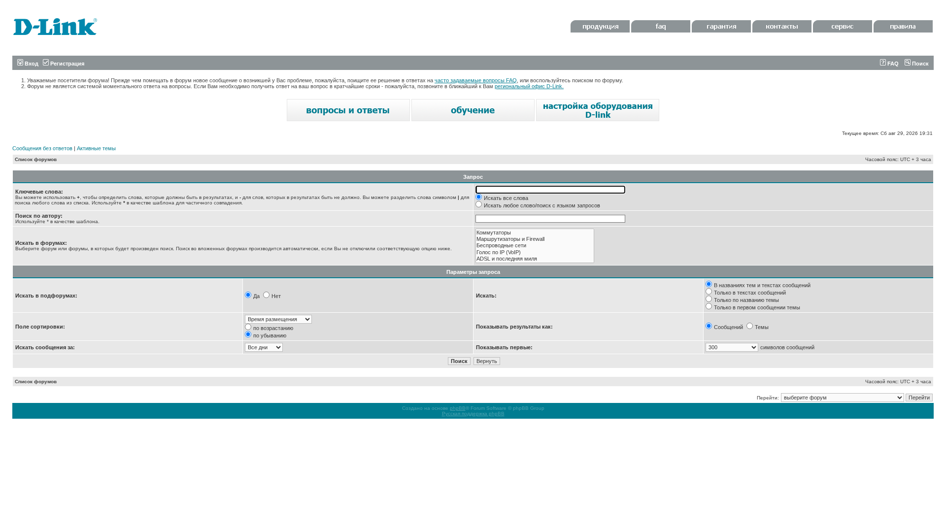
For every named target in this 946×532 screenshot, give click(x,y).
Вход (30, 63)
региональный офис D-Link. (529, 86)
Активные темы (96, 148)
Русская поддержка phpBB (473, 413)
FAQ (892, 63)
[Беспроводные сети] (534, 245)
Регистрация (66, 63)
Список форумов (36, 159)
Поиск (920, 63)
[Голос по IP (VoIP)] (534, 252)
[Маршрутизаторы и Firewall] (534, 239)
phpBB (458, 408)
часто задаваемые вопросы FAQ (476, 80)
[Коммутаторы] (534, 233)
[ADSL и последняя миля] (534, 259)
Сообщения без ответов (42, 148)
